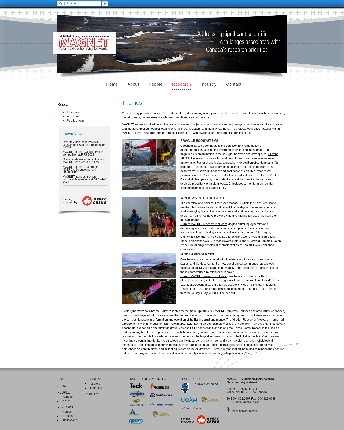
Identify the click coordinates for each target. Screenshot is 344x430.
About (133, 84)
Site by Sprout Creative (244, 410)
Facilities (73, 116)
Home (112, 84)
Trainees (67, 396)
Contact (234, 84)
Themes (73, 112)
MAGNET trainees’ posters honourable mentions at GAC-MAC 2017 (85, 179)
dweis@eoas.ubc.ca (247, 402)
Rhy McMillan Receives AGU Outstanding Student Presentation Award (84, 144)
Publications (75, 120)
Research (181, 84)
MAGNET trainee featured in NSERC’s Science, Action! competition (81, 169)
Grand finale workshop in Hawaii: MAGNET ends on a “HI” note (84, 161)
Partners (94, 383)
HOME (61, 379)
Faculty (65, 401)
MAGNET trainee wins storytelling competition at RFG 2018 (84, 153)
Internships (96, 388)
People (155, 84)
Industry (208, 84)
